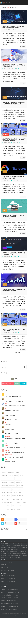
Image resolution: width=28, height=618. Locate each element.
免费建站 (3, 492)
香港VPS (23, 509)
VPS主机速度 (4, 482)
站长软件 (8, 505)
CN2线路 (16, 475)
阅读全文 (23, 46)
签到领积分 (4, 383)
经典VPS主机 (14, 505)
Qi (13, 29)
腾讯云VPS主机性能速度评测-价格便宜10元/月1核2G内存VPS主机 (14, 329)
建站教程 (3, 495)
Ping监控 (3, 589)
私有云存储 (24, 502)
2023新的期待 (12, 581)
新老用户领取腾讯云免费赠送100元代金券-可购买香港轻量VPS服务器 (14, 139)
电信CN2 (12, 502)
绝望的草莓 (7, 436)
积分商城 (17, 383)
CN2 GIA (17, 472)
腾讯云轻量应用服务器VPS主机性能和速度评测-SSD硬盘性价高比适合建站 (13, 27)
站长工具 (3, 505)
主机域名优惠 (5, 60)
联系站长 (12, 570)
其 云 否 (3, 595)
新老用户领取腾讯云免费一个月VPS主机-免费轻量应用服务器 (14, 65)
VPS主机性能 (4, 478)
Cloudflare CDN (11, 472)
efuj (6, 459)
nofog (6, 441)
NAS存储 (21, 475)
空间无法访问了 (8, 455)
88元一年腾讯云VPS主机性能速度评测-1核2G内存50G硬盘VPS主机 (13, 177)
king (6, 394)
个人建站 (3, 489)
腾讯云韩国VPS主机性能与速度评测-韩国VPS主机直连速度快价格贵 (13, 216)
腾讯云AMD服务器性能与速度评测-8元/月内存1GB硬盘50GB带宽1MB (14, 290)
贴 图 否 (3, 603)
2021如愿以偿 (12, 578)
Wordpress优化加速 (19, 482)
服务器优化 (9, 499)
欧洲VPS (22, 499)
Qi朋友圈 (6, 570)
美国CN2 (21, 505)
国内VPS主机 (9, 492)
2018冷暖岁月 (12, 575)
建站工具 (20, 492)
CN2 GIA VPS (4, 475)
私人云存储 (18, 502)
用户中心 (11, 383)
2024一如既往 (4, 584)
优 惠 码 (3, 598)
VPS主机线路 (18, 478)
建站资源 (14, 495)
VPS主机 (4, 21)
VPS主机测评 (11, 478)
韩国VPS (13, 509)
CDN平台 (3, 592)
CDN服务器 (4, 472)
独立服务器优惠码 (5, 502)
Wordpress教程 (20, 485)
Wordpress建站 (5, 485)
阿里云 (8, 509)
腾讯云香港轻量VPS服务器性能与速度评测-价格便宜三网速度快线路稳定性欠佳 (14, 103)
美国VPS (3, 509)
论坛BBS (23, 383)
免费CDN (21, 489)
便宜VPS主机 (14, 489)
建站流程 (8, 495)
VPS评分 (4, 248)
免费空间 (3, 600)
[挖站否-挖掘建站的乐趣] (8, 2)
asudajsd (7, 450)
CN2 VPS (11, 475)
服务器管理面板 (16, 499)
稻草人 (6, 403)
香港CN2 (18, 509)
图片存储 (15, 492)
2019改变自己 (4, 578)
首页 (8, 7)
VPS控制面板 (11, 482)
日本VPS (3, 499)
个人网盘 (8, 489)
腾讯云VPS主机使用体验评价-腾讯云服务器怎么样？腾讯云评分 (14, 253)
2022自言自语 (4, 581)
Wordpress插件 (12, 485)
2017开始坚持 (4, 575)
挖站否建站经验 (20, 495)
